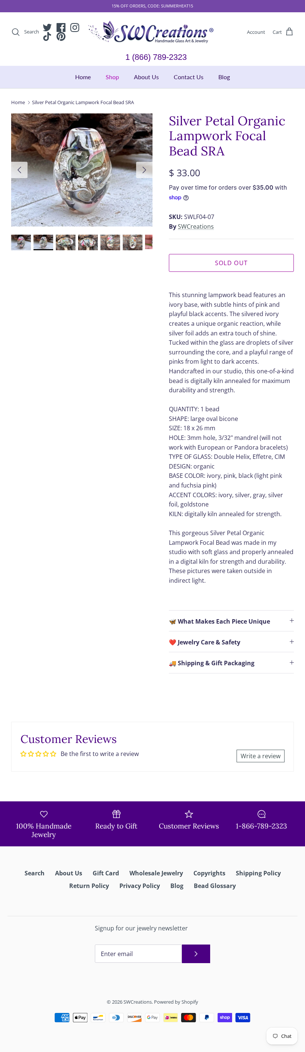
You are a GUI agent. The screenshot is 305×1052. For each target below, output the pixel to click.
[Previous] (19, 170)
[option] (81, 169)
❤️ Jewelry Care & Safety (204, 642)
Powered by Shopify (176, 1001)
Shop (112, 76)
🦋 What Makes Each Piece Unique (219, 621)
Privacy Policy (139, 886)
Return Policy (89, 886)
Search (35, 873)
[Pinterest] (61, 36)
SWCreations (196, 226)
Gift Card (106, 873)
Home (83, 76)
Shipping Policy (258, 873)
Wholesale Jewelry (156, 873)
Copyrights (209, 873)
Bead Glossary (215, 886)
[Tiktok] (47, 36)
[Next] (144, 170)
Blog (224, 76)
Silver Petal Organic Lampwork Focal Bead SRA (83, 102)
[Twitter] (47, 27)
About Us (146, 76)
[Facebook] (61, 27)
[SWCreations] (152, 32)
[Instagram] (74, 27)
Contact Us (188, 76)
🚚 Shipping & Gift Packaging (211, 663)
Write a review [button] (260, 756)
